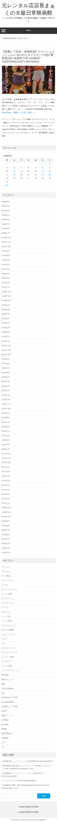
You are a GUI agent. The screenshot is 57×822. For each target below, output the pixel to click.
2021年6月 (5, 481)
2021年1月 (5, 503)
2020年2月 (5, 553)
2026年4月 (5, 219)
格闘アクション (33, 126)
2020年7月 (5, 530)
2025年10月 (6, 247)
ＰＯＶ (4, 742)
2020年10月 (6, 517)
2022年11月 (6, 404)
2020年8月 (5, 526)
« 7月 (6, 185)
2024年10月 (6, 300)
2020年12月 (6, 507)
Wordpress (41, 820)
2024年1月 (5, 341)
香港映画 (44, 126)
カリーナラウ (41, 129)
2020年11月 (6, 512)
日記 (3, 693)
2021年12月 (6, 454)
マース (34, 133)
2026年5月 (5, 215)
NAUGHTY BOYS (8, 129)
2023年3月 (5, 386)
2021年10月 (6, 462)
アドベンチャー (7, 580)
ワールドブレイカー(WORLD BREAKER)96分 (19, 781)
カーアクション (14, 123)
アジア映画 (26, 119)
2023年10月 (6, 354)
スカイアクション (8, 625)
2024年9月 (5, 305)
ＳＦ (3, 747)
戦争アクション (7, 679)
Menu (28, 30)
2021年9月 (5, 467)
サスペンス (5, 612)
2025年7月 (5, 260)
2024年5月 (5, 323)
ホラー (4, 643)
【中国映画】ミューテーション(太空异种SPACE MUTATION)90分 (27, 761)
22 (43, 175)
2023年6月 (5, 373)
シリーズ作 (5, 616)
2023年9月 (5, 359)
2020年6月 (5, 535)
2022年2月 (5, 445)
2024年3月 (5, 332)
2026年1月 (5, 233)
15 (43, 171)
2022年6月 (5, 426)
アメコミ (5, 585)
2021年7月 (5, 476)
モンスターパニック (9, 652)
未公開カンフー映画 (9, 706)
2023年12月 (6, 345)
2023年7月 (5, 368)
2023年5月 (5, 377)
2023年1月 (5, 395)
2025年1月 (5, 287)
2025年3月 (5, 278)
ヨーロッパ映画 (7, 657)
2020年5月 (5, 539)
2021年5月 (5, 485)
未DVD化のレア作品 (18, 126)
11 (14, 171)
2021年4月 (5, 490)
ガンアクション (28, 123)
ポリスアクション (8, 648)
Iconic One (15, 820)
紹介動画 (5, 724)
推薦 (3, 684)
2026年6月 (5, 211)
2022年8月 (5, 417)
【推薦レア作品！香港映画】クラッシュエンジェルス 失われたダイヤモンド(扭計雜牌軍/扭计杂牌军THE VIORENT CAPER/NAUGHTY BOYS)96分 (28, 56)
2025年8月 (5, 255)
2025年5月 (5, 269)
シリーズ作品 (6, 621)
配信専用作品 (6, 733)
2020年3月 (5, 548)
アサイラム (5, 571)
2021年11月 (6, 458)
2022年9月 (5, 413)
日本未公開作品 (7, 688)
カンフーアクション (40, 119)
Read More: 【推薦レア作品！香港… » (18, 112)
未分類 (4, 711)
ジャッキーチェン (23, 133)
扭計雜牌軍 (42, 133)
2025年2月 (5, 282)
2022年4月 (5, 436)
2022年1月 (5, 449)
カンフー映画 (6, 594)
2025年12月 (6, 237)
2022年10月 (6, 409)
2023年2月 (5, 390)
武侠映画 (5, 720)
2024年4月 (5, 328)
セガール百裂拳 (7, 630)
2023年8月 (5, 364)
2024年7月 (5, 314)
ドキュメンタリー (8, 634)
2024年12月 (6, 292)
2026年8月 (5, 201)
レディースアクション (10, 670)
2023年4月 (5, 381)
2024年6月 (5, 318)
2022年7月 (5, 422)
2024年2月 (5, 336)
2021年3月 (5, 494)
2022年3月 (5, 440)
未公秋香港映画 (7, 702)
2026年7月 (5, 206)
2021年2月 (5, 499)
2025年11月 (6, 242)
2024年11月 (6, 296)
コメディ (39, 123)
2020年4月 (5, 543)
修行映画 (5, 675)
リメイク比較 (6, 666)
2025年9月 (5, 251)
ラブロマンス (6, 661)
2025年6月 (5, 264)
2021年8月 (5, 471)
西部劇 (4, 729)
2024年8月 (5, 309)
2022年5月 (5, 431)
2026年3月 (5, 224)
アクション (16, 119)
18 (14, 175)
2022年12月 (6, 400)
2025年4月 (5, 273)
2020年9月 (5, 521)
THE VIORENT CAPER (25, 129)
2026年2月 (5, 228)
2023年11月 (6, 350)
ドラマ (4, 639)
